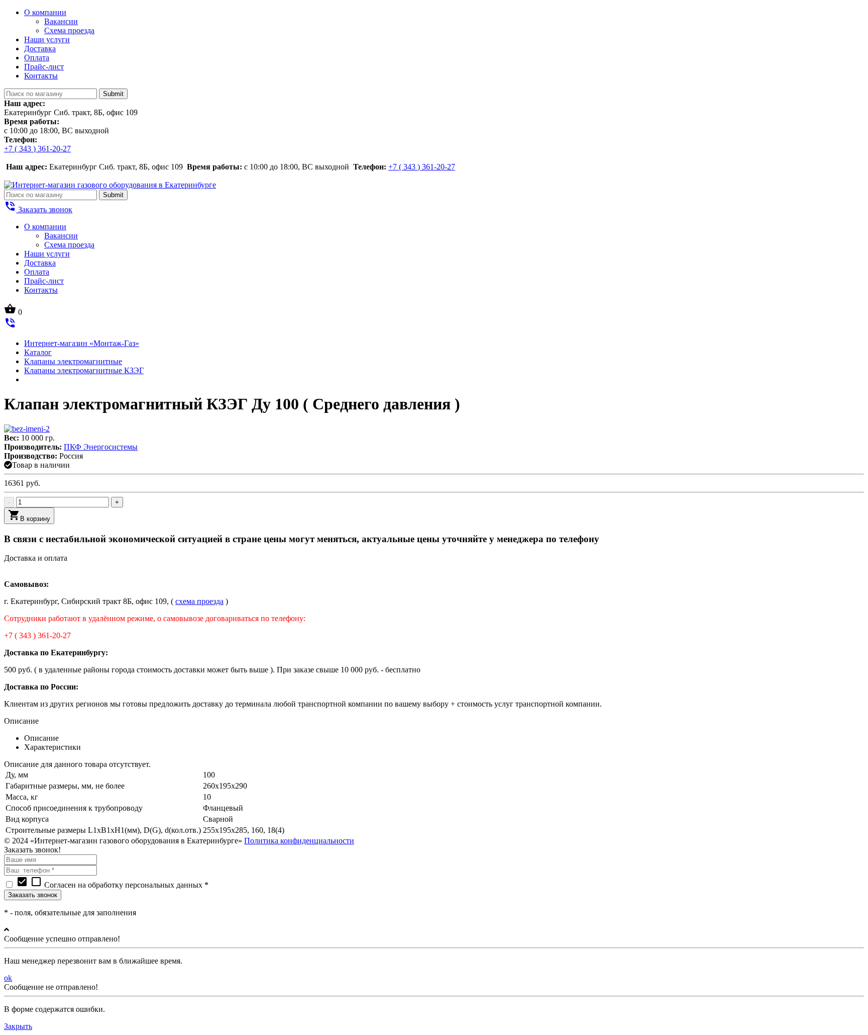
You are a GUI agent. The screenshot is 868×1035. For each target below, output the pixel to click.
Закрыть (18, 1026)
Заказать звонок (38, 209)
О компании (45, 12)
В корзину (29, 516)
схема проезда (199, 601)
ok (8, 978)
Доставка (40, 48)
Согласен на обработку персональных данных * (112, 885)
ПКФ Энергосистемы (101, 447)
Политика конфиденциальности (299, 840)
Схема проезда (69, 30)
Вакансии (61, 21)
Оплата (36, 57)
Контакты (41, 75)
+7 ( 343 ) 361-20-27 (37, 148)
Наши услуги (47, 39)
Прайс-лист (44, 66)
